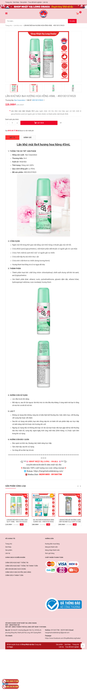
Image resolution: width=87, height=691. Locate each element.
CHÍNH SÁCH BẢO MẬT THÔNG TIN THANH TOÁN (21, 566)
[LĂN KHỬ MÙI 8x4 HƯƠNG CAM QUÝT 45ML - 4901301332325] (17, 505)
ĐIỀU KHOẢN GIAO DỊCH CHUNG (15, 569)
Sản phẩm (23, 2)
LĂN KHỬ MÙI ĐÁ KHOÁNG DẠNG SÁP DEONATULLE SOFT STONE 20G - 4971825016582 (70, 521)
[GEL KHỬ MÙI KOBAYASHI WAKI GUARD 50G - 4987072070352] (43, 505)
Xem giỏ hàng (49, 553)
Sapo (11, 647)
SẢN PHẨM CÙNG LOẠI (15, 486)
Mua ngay (10, 525)
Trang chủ (8, 2)
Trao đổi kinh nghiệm (35, 2)
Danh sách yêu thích (12, 119)
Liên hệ (45, 2)
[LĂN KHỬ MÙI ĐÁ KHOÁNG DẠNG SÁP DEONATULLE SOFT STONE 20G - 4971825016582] (70, 505)
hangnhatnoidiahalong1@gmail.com (57, 632)
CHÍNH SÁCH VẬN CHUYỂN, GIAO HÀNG (18, 572)
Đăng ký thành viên (51, 547)
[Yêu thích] (61, 123)
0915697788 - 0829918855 (60, 630)
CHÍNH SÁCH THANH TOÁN (14, 575)
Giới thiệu (16, 2)
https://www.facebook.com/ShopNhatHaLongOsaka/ (63, 638)
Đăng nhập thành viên (52, 550)
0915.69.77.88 (13, 130)
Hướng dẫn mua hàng (52, 544)
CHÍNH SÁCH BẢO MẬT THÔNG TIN (16, 562)
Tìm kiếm (72, 21)
